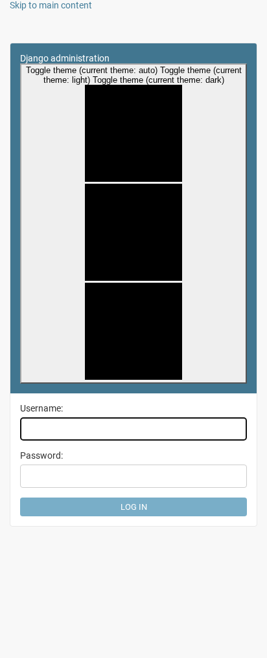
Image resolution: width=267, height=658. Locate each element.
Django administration (65, 58)
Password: (41, 455)
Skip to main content (51, 5)
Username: (41, 408)
